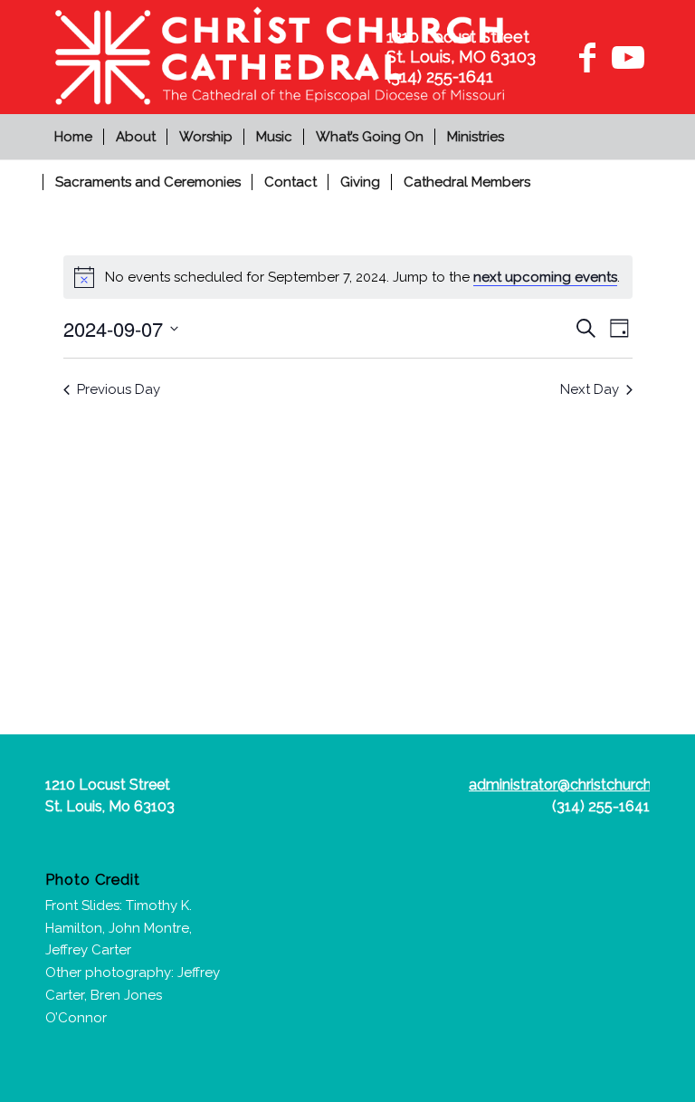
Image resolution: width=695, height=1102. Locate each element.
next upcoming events (545, 277)
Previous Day (118, 389)
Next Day (589, 389)
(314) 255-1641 (601, 806)
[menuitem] (75, 136)
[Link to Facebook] (587, 57)
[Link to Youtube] (625, 57)
